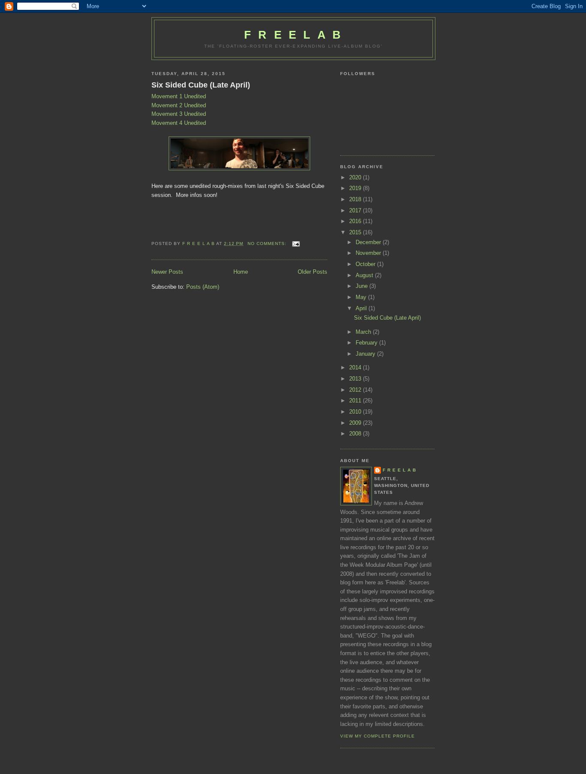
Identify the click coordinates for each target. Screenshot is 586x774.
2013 (356, 378)
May (362, 297)
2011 (356, 400)
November (369, 253)
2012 (356, 390)
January (366, 354)
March (364, 332)
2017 (356, 210)
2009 (356, 423)
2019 (356, 188)
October (366, 264)
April (362, 308)
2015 (356, 232)
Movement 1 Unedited (178, 96)
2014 (356, 367)
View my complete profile (377, 736)
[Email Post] (295, 243)
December (369, 242)
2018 (356, 199)
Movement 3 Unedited (178, 114)
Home (240, 272)
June (362, 286)
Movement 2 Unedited (178, 105)
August (365, 275)
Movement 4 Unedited (178, 123)
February (367, 342)
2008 (356, 433)
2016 (356, 221)
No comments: (268, 243)
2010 (356, 411)
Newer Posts (167, 272)
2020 (356, 177)
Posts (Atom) (202, 287)
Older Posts (312, 272)
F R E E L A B (293, 35)
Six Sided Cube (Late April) (200, 85)
